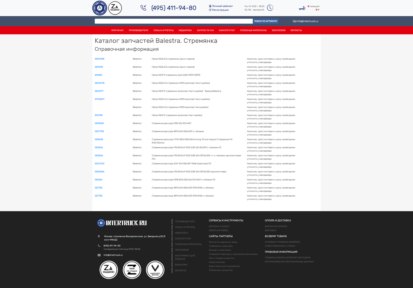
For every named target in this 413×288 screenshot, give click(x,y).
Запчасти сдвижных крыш (223, 242)
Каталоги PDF (227, 30)
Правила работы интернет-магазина (288, 257)
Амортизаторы (217, 262)
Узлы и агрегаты (163, 30)
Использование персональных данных (289, 261)
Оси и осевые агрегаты (221, 258)
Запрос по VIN (205, 30)
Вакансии (181, 264)
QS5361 (98, 179)
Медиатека (185, 30)
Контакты (296, 30)
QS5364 (99, 155)
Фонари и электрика (220, 250)
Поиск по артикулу (265, 21)
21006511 (99, 99)
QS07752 (99, 131)
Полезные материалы (253, 30)
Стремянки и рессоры (221, 246)
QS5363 (99, 147)
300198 (99, 115)
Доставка (270, 230)
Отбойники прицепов (220, 270)
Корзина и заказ (219, 226)
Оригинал (117, 30)
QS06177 (99, 91)
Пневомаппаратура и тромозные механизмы (233, 254)
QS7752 (98, 187)
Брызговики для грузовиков (224, 266)
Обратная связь (218, 230)
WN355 (98, 75)
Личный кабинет (222, 6)
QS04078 (100, 83)
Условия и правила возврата (282, 242)
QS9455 (99, 67)
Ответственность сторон (280, 246)
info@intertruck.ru (307, 21)
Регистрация (220, 9)
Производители (138, 30)
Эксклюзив (278, 30)
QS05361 (99, 123)
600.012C (100, 163)
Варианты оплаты (276, 226)
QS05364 (99, 171)
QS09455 (99, 59)
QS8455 (99, 139)
